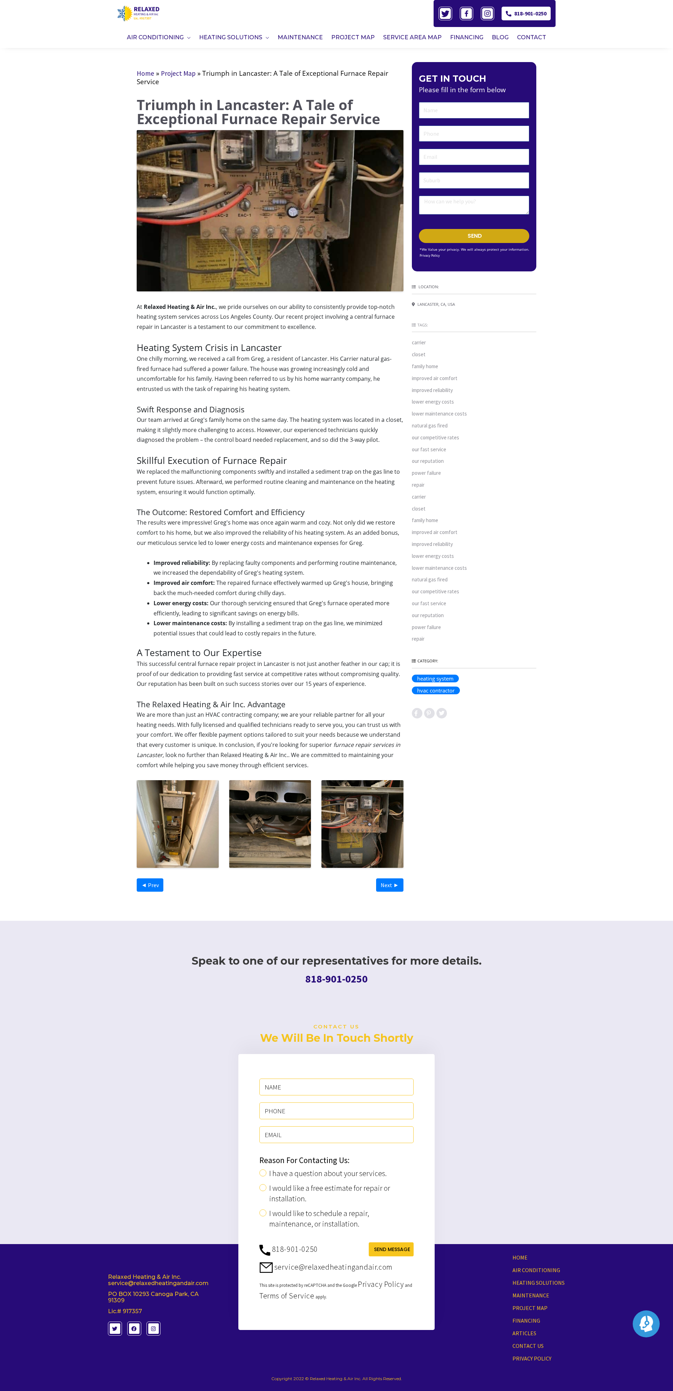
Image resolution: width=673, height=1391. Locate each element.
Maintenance (530, 1295)
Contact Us (528, 1345)
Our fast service (429, 449)
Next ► (390, 885)
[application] (187, 37)
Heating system (435, 678)
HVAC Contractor (436, 690)
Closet (419, 354)
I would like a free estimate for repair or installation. (329, 1193)
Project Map (178, 73)
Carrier (419, 342)
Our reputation (428, 461)
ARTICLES (524, 1333)
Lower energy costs (433, 401)
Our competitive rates (435, 437)
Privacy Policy (430, 255)
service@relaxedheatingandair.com (333, 1267)
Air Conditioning (536, 1270)
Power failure (426, 473)
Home (145, 73)
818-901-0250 (530, 13)
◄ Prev (150, 885)
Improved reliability (432, 390)
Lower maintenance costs (439, 413)
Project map (530, 1307)
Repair (418, 484)
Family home (425, 366)
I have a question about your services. (328, 1173)
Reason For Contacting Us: (304, 1160)
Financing (526, 1320)
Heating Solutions (538, 1282)
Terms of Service (286, 1296)
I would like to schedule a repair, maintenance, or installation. (319, 1218)
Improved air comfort (434, 378)
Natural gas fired (430, 425)
